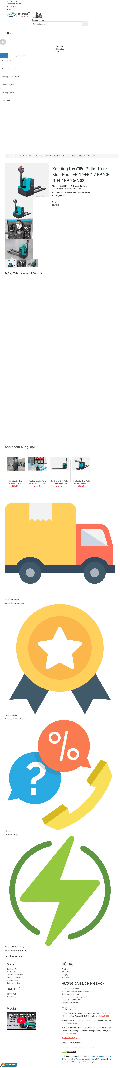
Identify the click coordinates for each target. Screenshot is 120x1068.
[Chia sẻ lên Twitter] (55, 205)
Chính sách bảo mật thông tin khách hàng (78, 991)
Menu (4, 56)
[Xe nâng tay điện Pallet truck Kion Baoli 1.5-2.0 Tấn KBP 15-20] (59, 463)
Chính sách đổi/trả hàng (71, 999)
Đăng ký (11, 9)
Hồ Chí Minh (11, 994)
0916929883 (13, 1)
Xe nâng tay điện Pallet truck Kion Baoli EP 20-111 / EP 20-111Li (81, 483)
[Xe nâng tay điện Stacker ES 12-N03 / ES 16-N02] (16, 464)
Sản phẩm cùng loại (20, 447)
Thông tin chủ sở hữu (70, 1002)
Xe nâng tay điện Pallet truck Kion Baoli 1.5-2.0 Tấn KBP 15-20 (59, 483)
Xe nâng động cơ (8, 69)
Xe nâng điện (7, 61)
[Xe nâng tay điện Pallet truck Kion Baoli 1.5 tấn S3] (37, 464)
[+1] (59, 205)
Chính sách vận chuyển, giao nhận (75, 997)
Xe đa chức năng (8, 101)
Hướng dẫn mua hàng (70, 988)
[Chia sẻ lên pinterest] (57, 205)
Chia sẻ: (55, 202)
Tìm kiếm (65, 969)
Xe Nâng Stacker (8, 93)
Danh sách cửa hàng (15, 4)
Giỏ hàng (65, 977)
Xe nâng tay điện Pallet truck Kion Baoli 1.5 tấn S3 (38, 483)
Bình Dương (11, 997)
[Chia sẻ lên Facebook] (53, 205)
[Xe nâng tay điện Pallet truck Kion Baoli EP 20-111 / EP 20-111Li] (81, 463)
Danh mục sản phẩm (18, 56)
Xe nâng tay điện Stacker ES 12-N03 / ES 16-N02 (16, 483)
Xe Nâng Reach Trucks (10, 77)
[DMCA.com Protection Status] (69, 1052)
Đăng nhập (12, 6)
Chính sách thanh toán (70, 994)
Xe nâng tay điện (8, 85)
